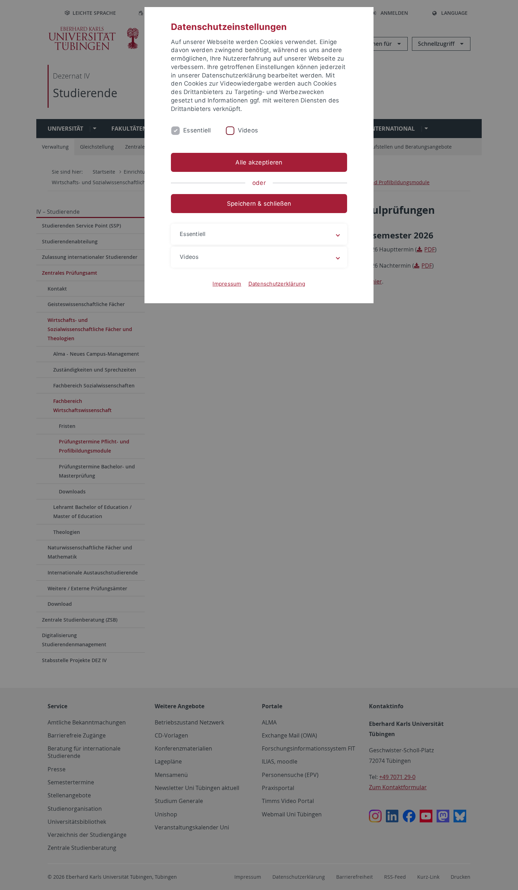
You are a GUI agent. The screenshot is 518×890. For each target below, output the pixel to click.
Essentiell (197, 130)
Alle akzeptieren (258, 162)
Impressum (226, 283)
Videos (248, 130)
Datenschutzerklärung (277, 283)
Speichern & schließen (259, 203)
